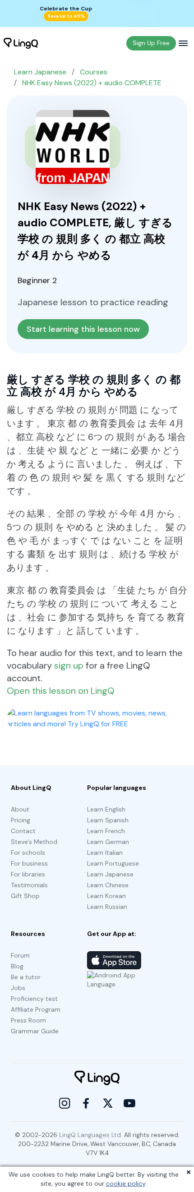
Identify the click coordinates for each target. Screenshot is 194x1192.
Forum (20, 955)
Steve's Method (34, 842)
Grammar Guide (35, 1031)
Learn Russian (107, 907)
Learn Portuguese (113, 863)
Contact (23, 831)
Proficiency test (34, 999)
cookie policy (125, 1183)
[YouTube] (129, 1103)
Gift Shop (25, 896)
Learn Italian (105, 852)
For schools (28, 852)
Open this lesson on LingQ (61, 691)
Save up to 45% (66, 16)
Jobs (18, 988)
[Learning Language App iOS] (114, 960)
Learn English (106, 809)
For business (29, 863)
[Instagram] (64, 1103)
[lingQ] (21, 43)
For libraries (28, 874)
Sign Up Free (151, 43)
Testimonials (29, 885)
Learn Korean (106, 896)
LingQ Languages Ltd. (90, 1135)
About (20, 809)
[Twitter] (108, 1103)
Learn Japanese (40, 72)
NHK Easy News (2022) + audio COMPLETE (92, 82)
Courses (93, 72)
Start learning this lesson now (83, 329)
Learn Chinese (108, 885)
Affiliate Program (35, 1009)
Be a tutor (26, 977)
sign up (68, 665)
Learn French (106, 831)
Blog (17, 966)
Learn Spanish (108, 820)
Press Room (28, 1020)
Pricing (20, 820)
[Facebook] (86, 1103)
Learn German (108, 842)
